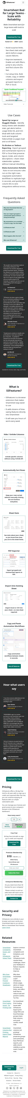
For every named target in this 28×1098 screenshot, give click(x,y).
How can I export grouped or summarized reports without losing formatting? (12, 215)
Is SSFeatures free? (9, 227)
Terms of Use (8, 1078)
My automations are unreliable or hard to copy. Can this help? (13, 222)
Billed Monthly (7, 825)
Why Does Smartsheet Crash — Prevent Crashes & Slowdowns (7, 979)
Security (16, 1078)
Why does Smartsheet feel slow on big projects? (13, 208)
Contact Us (14, 898)
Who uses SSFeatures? (10, 240)
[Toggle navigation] (23, 2)
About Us (17, 1073)
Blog (20, 1078)
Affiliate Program (9, 1075)
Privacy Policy (19, 1075)
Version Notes (17, 1080)
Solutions (8, 1080)
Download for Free (14, 37)
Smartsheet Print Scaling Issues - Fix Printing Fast (7, 1004)
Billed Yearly (19, 825)
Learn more (6, 928)
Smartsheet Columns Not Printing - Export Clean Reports (7, 1032)
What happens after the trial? (12, 236)
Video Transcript (8, 104)
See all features (14, 666)
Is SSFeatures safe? (9, 232)
